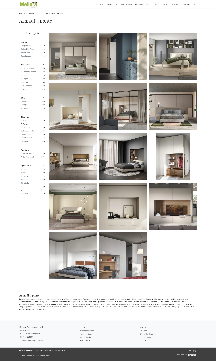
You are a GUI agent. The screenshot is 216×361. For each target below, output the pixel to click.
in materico (26, 82)
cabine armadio (28, 131)
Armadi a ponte (57, 13)
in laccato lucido (29, 68)
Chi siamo (143, 331)
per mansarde (27, 138)
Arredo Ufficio (85, 337)
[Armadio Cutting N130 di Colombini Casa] (123, 106)
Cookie (29, 355)
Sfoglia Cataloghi (146, 334)
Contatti (186, 4)
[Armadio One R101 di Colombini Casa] (73, 106)
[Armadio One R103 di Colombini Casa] (173, 56)
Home (21, 13)
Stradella (25, 183)
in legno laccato (29, 79)
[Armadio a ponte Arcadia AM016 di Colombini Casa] (73, 206)
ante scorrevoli (28, 157)
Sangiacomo (27, 56)
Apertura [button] (25, 150)
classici (25, 101)
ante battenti (27, 153)
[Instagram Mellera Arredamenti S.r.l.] (195, 350)
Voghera (25, 193)
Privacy (23, 355)
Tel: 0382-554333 (26, 337)
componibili (27, 134)
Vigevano (25, 190)
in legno (25, 75)
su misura (26, 141)
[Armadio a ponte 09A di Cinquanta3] (173, 156)
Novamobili (26, 53)
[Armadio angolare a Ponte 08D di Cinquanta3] (123, 255)
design (24, 105)
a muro (25, 120)
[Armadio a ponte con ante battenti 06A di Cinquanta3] (123, 206)
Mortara (25, 176)
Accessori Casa (141, 4)
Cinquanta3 (26, 46)
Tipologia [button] (25, 117)
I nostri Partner (145, 337)
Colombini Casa (28, 49)
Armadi (45, 13)
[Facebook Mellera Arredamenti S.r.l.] (190, 350)
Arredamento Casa (124, 4)
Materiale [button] (25, 65)
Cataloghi (175, 4)
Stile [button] (23, 98)
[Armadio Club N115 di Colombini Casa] (73, 56)
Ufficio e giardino (159, 4)
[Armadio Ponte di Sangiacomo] (73, 156)
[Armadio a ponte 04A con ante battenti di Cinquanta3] (173, 206)
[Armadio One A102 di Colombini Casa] (123, 56)
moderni (25, 108)
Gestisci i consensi (42, 355)
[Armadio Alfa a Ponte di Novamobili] (123, 156)
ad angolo (26, 127)
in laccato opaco (29, 72)
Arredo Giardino (86, 340)
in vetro (25, 89)
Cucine (109, 4)
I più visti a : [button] (26, 166)
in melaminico (27, 86)
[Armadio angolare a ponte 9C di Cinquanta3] (73, 255)
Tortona (25, 186)
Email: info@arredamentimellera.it (32, 340)
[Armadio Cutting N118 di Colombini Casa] (173, 106)
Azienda (100, 4)
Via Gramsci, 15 (26, 330)
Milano (24, 173)
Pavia (24, 179)
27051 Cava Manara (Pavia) (30, 334)
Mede (24, 169)
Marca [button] (24, 42)
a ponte (25, 124)
